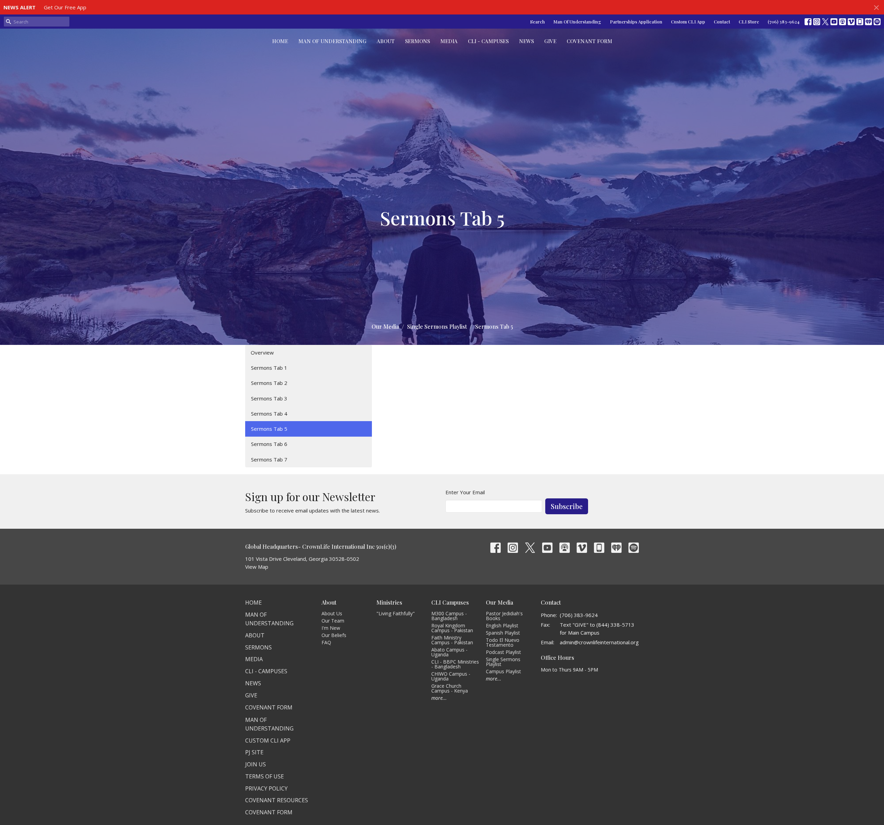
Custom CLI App (688, 21)
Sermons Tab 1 (269, 367)
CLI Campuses (450, 602)
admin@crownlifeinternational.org (599, 642)
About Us (331, 613)
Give (550, 41)
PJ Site (254, 752)
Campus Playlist (503, 671)
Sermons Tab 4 (269, 413)
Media (449, 41)
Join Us (255, 764)
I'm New (330, 628)
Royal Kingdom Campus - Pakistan (452, 628)
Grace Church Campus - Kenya (449, 688)
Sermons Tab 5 (269, 428)
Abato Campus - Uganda (449, 652)
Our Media (385, 326)
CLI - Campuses (488, 41)
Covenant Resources (276, 800)
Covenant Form (589, 41)
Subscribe (567, 506)
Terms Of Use (264, 776)
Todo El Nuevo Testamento (502, 642)
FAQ (326, 642)
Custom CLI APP (267, 740)
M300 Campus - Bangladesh (449, 616)
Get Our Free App (65, 7)
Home (280, 41)
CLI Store (749, 21)
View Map (256, 566)
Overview (262, 352)
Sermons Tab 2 (269, 382)
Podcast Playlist (503, 652)
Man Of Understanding (577, 21)
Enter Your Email (465, 492)
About (386, 41)
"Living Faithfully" (395, 613)
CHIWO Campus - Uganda (450, 676)
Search (537, 21)
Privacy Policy (266, 788)
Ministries (389, 602)
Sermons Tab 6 (269, 443)
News (526, 41)
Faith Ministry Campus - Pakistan (452, 640)
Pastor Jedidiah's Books (504, 616)
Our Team (332, 620)
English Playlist (502, 625)
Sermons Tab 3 (269, 398)
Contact (722, 21)
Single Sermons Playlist (437, 326)
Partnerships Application (636, 21)
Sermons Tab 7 (269, 459)
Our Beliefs (333, 635)
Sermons (417, 41)
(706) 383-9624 (783, 21)
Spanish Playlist (503, 632)
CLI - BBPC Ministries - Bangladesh (455, 664)
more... (439, 698)
